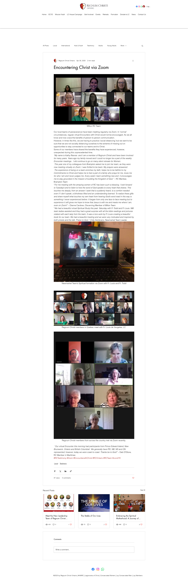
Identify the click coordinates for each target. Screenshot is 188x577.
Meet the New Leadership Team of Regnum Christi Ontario (56, 517)
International (65, 46)
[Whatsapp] (102, 569)
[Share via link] (71, 471)
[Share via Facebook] (55, 471)
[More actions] (133, 60)
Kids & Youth (78, 46)
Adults (100, 46)
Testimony (90, 46)
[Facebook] (137, 6)
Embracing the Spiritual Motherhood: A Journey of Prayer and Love (127, 517)
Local (55, 46)
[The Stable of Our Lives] (94, 503)
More (122, 46)
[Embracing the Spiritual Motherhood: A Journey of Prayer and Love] (129, 503)
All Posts (46, 46)
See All (142, 490)
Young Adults (111, 46)
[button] (106, 14)
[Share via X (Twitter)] (60, 471)
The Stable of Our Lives (91, 515)
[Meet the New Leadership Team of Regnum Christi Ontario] (58, 503)
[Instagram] (139, 6)
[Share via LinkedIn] (65, 471)
